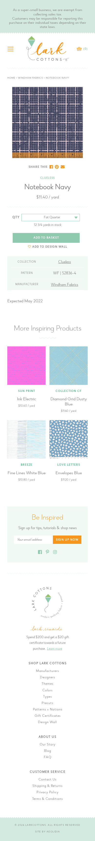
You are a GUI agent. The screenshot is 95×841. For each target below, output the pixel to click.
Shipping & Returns (47, 786)
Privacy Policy (48, 792)
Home (11, 78)
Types (47, 697)
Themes (47, 684)
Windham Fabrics (30, 78)
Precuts (47, 703)
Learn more (54, 649)
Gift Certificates (48, 716)
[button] (47, 247)
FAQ (47, 757)
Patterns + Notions (47, 709)
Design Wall (47, 722)
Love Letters (68, 464)
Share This (38, 167)
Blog (47, 751)
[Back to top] (87, 663)
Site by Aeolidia (47, 832)
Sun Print (26, 391)
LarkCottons (35, 825)
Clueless (47, 178)
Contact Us (47, 779)
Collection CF (69, 391)
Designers (47, 677)
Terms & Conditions (47, 799)
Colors (47, 690)
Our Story (48, 744)
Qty (16, 217)
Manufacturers (47, 671)
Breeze (26, 464)
